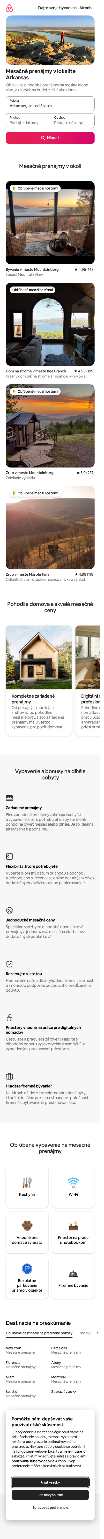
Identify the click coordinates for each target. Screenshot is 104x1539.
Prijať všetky (50, 1482)
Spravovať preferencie (50, 1507)
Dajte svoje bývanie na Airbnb (65, 7)
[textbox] (28, 123)
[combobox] (50, 106)
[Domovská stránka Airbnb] (9, 7)
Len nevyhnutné (50, 1495)
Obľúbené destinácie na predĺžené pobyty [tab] (39, 1333)
